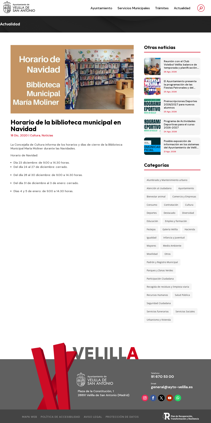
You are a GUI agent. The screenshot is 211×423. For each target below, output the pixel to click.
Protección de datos (122, 417)
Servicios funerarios (158, 311)
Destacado (169, 212)
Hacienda (190, 229)
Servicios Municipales (134, 8)
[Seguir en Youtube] (169, 398)
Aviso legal (93, 417)
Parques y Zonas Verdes (160, 270)
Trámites (162, 8)
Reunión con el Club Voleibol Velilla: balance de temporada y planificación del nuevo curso (180, 66)
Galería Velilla (170, 229)
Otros (168, 253)
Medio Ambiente (172, 245)
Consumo (152, 204)
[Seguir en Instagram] (145, 398)
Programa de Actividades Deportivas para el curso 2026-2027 (179, 124)
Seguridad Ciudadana (159, 303)
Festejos (151, 229)
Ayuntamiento (101, 8)
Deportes (152, 212)
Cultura (35, 135)
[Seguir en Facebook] (153, 398)
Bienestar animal (156, 196)
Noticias (47, 135)
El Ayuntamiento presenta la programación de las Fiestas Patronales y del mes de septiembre (180, 86)
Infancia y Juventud (174, 237)
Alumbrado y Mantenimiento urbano (167, 180)
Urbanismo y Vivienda (159, 319)
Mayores (151, 245)
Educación (152, 221)
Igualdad (151, 237)
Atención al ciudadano (159, 188)
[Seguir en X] (161, 398)
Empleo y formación (176, 221)
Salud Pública (182, 295)
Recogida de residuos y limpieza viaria (168, 286)
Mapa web (29, 417)
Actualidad (182, 8)
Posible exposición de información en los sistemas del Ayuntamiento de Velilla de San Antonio (181, 145)
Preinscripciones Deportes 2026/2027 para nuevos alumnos (180, 104)
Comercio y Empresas (184, 196)
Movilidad (152, 253)
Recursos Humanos (157, 295)
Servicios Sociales (185, 311)
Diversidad (188, 212)
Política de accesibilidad (60, 417)
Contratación (171, 204)
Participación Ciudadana (160, 278)
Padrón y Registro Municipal (162, 262)
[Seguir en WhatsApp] (178, 398)
